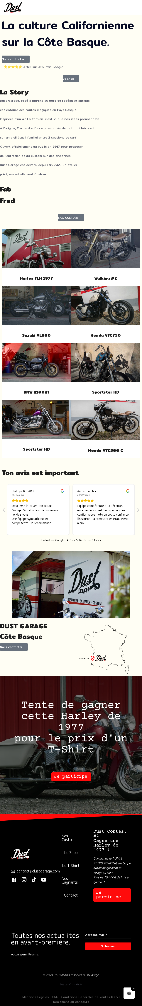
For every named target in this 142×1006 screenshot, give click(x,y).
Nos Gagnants (70, 880)
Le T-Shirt (71, 865)
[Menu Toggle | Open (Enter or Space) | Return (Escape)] (133, 7)
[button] (16, 59)
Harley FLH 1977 (36, 278)
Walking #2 (105, 278)
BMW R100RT (36, 392)
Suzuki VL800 (36, 335)
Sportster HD (105, 392)
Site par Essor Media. (71, 984)
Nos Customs (69, 837)
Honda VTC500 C (105, 450)
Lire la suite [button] (85, 528)
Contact (71, 895)
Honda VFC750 (105, 335)
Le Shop (71, 852)
